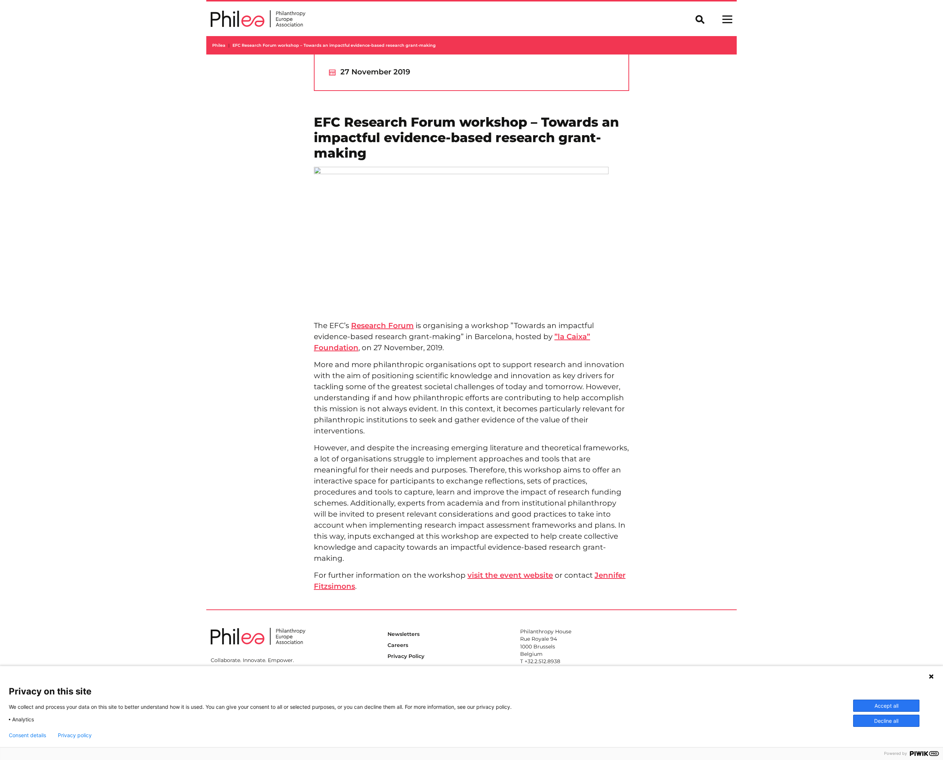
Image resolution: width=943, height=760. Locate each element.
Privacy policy (75, 735)
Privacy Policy (406, 656)
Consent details (27, 735)
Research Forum (382, 325)
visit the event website (510, 575)
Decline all (886, 721)
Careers (398, 645)
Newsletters (404, 634)
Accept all (886, 706)
